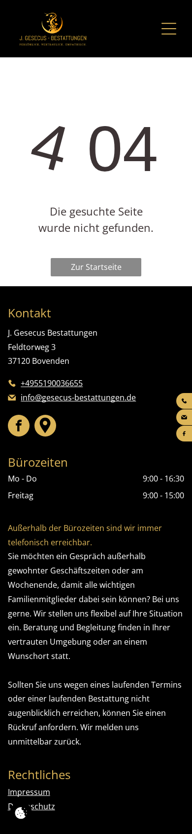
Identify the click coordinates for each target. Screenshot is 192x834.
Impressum (29, 792)
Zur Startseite (96, 267)
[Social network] (45, 426)
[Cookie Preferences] (21, 813)
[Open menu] (168, 28)
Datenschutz (31, 806)
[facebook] (19, 426)
